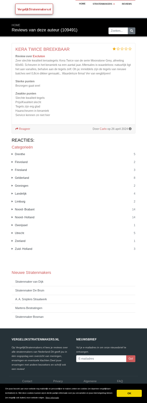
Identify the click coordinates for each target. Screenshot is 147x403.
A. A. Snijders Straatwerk (31, 299)
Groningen (21, 185)
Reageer (24, 128)
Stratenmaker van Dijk (29, 281)
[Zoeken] (131, 30)
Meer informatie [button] (52, 398)
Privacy (58, 381)
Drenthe (19, 154)
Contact (27, 381)
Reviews (127, 4)
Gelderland (21, 177)
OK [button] (129, 393)
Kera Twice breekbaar (42, 49)
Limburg (19, 201)
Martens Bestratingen (28, 308)
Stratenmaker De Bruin (29, 290)
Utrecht (19, 233)
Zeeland (19, 240)
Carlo (103, 128)
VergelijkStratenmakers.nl (34, 9)
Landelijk (20, 193)
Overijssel (21, 225)
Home (82, 4)
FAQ (120, 381)
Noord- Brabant (24, 209)
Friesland (20, 169)
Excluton (39, 56)
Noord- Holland (24, 217)
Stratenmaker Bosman (29, 316)
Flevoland (21, 162)
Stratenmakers (102, 4)
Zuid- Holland (23, 248)
